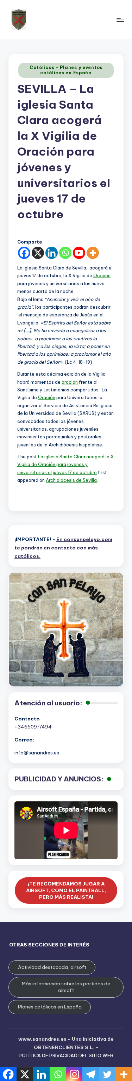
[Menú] (120, 20)
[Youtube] (79, 253)
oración (70, 382)
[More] (93, 253)
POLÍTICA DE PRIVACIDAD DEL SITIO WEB (66, 1055)
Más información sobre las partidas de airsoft (66, 986)
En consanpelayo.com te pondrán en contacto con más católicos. (63, 547)
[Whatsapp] (65, 253)
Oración (102, 275)
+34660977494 (33, 727)
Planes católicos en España (50, 1007)
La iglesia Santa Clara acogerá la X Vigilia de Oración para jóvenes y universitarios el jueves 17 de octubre (65, 464)
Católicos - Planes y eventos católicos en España (66, 70)
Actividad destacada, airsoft (52, 967)
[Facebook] (24, 253)
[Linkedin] (51, 253)
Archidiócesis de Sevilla (71, 480)
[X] (38, 253)
